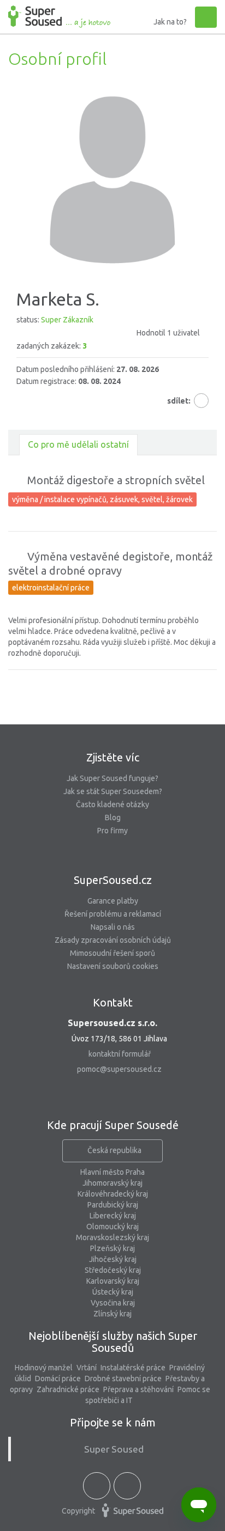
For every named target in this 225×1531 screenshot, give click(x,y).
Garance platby (112, 900)
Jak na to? (170, 21)
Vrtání (86, 1367)
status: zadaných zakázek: (108, 332)
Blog (113, 817)
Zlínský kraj (112, 1313)
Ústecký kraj (112, 1292)
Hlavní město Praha (112, 1172)
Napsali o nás (113, 927)
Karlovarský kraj (112, 1281)
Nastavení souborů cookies (112, 966)
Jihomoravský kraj (112, 1183)
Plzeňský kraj (112, 1248)
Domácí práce (58, 1378)
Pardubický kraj (112, 1204)
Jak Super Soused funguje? (112, 778)
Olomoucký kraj (112, 1226)
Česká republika (114, 1150)
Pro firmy (112, 830)
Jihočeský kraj (113, 1259)
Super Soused (114, 1449)
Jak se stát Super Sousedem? (112, 791)
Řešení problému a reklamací (112, 914)
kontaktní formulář (119, 1054)
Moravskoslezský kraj (112, 1237)
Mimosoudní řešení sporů (112, 953)
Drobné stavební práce (123, 1378)
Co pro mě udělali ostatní (78, 444)
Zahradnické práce (68, 1389)
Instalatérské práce (132, 1367)
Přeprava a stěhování (138, 1389)
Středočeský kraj (113, 1270)
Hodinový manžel (44, 1367)
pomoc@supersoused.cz (119, 1069)
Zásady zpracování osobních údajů (113, 940)
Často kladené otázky (112, 804)
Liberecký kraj (113, 1215)
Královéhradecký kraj (113, 1194)
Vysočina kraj (113, 1302)
